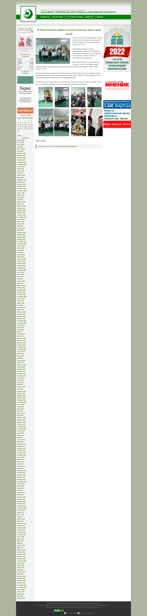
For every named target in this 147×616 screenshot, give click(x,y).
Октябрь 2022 (21, 241)
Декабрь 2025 (21, 157)
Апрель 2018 (21, 360)
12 (23, 124)
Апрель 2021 (21, 281)
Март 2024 (20, 204)
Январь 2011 (21, 552)
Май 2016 (20, 411)
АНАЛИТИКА (57, 17)
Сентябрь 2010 (21, 561)
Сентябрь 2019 (21, 323)
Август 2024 (21, 193)
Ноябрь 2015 (21, 424)
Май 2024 (20, 199)
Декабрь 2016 (21, 395)
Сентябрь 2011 (21, 534)
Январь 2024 (21, 208)
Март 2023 (20, 230)
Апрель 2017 (21, 386)
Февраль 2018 (21, 364)
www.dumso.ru (87, 607)
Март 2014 (20, 468)
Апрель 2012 (21, 519)
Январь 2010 (21, 578)
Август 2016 (21, 404)
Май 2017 (20, 384)
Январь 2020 (21, 314)
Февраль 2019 (21, 338)
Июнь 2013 (20, 488)
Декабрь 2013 (21, 475)
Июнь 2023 (20, 223)
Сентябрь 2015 (21, 428)
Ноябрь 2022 (21, 239)
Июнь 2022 (20, 250)
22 (29, 127)
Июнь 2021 (20, 276)
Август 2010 (21, 563)
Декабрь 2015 (21, 422)
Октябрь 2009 (21, 585)
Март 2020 (20, 309)
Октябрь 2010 (21, 558)
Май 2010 (20, 569)
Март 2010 (20, 574)
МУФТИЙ (89, 17)
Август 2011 (20, 536)
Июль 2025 (20, 168)
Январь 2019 (21, 340)
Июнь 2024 (20, 197)
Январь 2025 (21, 182)
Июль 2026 (20, 142)
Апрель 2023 (21, 228)
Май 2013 (20, 490)
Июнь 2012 (20, 514)
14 (27, 124)
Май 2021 (20, 279)
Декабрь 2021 (21, 263)
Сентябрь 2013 (21, 481)
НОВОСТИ (44, 17)
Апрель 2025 (21, 175)
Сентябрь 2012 (21, 508)
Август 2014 (21, 457)
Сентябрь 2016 (21, 402)
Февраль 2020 (21, 312)
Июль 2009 (20, 591)
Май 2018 (20, 358)
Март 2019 (20, 336)
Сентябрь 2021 (21, 270)
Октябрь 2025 (21, 162)
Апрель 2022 (21, 254)
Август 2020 (21, 298)
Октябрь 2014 (21, 453)
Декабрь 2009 (21, 580)
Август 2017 (21, 378)
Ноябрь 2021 (21, 265)
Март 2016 (20, 415)
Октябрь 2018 (21, 347)
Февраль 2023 (21, 232)
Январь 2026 (21, 155)
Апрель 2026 (21, 149)
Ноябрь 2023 (21, 212)
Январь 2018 (21, 367)
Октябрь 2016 (21, 400)
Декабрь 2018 (21, 342)
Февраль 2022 (21, 259)
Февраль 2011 (21, 550)
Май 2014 (20, 464)
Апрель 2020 (21, 307)
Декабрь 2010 (21, 554)
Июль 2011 (20, 539)
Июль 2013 (20, 486)
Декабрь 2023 (21, 210)
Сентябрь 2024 (21, 190)
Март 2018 (20, 362)
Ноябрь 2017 (21, 371)
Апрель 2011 (21, 545)
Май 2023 (20, 226)
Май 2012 (20, 517)
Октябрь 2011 (21, 532)
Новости (73, 146)
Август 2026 (21, 140)
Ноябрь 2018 (21, 345)
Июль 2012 (20, 512)
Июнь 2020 (20, 303)
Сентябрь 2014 (21, 455)
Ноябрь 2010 (21, 556)
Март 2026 (20, 151)
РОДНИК (99, 17)
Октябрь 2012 (21, 505)
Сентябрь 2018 (21, 349)
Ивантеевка (66, 146)
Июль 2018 (20, 353)
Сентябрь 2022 (21, 243)
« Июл (19, 135)
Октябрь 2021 (21, 268)
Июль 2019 (20, 327)
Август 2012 (21, 510)
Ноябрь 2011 (21, 530)
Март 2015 (20, 442)
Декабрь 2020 (21, 290)
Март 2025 (20, 177)
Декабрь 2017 (21, 369)
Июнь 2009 (20, 594)
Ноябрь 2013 (21, 477)
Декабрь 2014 (21, 448)
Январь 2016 (21, 420)
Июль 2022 (20, 248)
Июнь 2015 (20, 435)
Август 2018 (21, 351)
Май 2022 (20, 252)
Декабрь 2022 (21, 237)
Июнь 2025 (20, 171)
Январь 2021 (21, 287)
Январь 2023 (21, 235)
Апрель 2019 (21, 334)
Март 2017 (20, 389)
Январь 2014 (21, 472)
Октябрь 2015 (21, 426)
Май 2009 (20, 596)
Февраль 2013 (21, 497)
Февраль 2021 (21, 285)
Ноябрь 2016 (21, 398)
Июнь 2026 (20, 144)
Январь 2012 (21, 525)
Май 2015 (20, 437)
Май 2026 (20, 146)
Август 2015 (21, 431)
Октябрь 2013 (21, 479)
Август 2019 (21, 325)
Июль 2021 (20, 274)
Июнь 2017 (20, 382)
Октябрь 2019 (21, 320)
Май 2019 (20, 331)
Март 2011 (20, 547)
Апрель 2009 (21, 598)
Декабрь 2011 (21, 527)
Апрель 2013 (21, 492)
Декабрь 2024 (21, 184)
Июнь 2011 (20, 541)
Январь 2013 (21, 499)
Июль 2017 (20, 380)
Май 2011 (20, 543)
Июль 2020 (20, 301)
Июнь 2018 (20, 356)
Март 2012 (20, 521)
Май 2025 (20, 173)
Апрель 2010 (21, 572)
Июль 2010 (20, 565)
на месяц (25, 73)
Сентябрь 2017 (21, 376)
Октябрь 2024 (21, 188)
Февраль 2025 (21, 179)
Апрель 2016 (21, 413)
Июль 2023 (20, 221)
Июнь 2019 (20, 329)
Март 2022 (20, 257)
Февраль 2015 (21, 444)
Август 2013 (21, 483)
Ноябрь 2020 (21, 292)
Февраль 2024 (21, 206)
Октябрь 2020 (21, 294)
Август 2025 (21, 166)
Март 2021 (20, 283)
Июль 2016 (20, 406)
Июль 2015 (20, 433)
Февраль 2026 (21, 153)
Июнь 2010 (20, 567)
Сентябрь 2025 (21, 164)
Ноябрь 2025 (21, 160)
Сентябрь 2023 (21, 217)
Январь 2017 (21, 393)
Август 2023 (21, 219)
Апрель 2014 (21, 466)
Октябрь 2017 (21, 373)
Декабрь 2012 (21, 501)
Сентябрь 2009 (21, 587)
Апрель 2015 (21, 439)
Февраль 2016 (21, 417)
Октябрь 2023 (21, 215)
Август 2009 (21, 589)
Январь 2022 (21, 261)
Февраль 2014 (21, 470)
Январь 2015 (21, 446)
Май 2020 (20, 305)
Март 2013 (20, 494)
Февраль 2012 (21, 523)
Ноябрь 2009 (21, 583)
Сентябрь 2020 (21, 296)
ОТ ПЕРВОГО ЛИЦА (74, 17)
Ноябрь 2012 (21, 503)
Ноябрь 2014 (21, 450)
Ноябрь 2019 (21, 318)
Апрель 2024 (21, 201)
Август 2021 (21, 272)
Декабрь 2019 (21, 316)
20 (25, 127)
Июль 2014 (20, 459)
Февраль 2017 (21, 391)
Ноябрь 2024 (21, 186)
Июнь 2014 (20, 461)
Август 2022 (21, 245)
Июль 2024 (20, 195)
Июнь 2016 (20, 409)
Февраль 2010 (21, 576)
